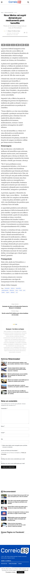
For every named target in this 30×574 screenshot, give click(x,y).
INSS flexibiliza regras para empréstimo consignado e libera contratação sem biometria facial (17, 519)
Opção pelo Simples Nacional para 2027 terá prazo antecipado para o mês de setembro (18, 495)
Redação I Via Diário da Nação (14, 31)
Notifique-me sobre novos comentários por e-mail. (13, 459)
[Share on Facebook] (3, 45)
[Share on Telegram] (17, 45)
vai (16, 292)
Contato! (20, 563)
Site (2, 439)
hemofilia (18, 288)
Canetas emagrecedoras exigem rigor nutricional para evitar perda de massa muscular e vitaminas (17, 369)
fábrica (12, 288)
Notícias (12, 290)
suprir (7, 292)
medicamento (5, 290)
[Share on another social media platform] (27, 45)
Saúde (15, 12)
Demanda (7, 288)
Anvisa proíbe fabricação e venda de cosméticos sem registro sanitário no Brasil (18, 386)
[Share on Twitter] (8, 45)
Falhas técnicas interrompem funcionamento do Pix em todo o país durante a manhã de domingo (17, 525)
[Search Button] (28, 2)
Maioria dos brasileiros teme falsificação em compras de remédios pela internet (18, 380)
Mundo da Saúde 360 (9, 12)
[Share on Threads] (22, 45)
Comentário (4, 408)
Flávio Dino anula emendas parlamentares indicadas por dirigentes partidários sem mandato (18, 502)
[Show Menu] (1, 2)
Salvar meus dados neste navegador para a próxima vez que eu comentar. (14, 446)
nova (17, 290)
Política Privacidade (13, 563)
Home (2, 12)
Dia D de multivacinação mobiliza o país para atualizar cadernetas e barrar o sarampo (18, 363)
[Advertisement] (15, 7)
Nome (3, 426)
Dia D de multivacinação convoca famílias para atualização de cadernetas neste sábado (18, 375)
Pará (21, 290)
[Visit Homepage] (15, 2)
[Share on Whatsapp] (13, 45)
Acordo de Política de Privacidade (9, 450)
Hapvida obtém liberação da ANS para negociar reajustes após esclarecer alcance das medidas (18, 392)
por (24, 290)
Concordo (20, 572)
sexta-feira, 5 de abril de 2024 (13, 33)
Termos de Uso (4, 563)
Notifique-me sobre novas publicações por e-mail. (13, 463)
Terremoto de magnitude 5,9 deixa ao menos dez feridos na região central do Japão (18, 512)
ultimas (12, 292)
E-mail (3, 432)
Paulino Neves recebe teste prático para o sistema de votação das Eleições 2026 (18, 507)
